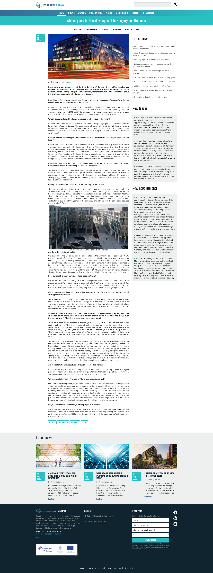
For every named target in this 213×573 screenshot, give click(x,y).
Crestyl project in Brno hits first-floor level (151, 59)
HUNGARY (117, 30)
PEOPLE (109, 12)
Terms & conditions (114, 568)
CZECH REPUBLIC (91, 30)
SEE (137, 30)
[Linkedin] (175, 518)
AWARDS (82, 12)
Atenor (52, 422)
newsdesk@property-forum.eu (48, 534)
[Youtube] (175, 524)
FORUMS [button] (71, 12)
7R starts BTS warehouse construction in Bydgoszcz (155, 77)
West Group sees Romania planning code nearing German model (112, 476)
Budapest (75, 422)
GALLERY (136, 12)
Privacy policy (129, 568)
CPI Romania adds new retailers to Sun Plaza (152, 86)
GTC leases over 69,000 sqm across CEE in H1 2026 (155, 82)
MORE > (38, 537)
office (84, 422)
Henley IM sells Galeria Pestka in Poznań (151, 97)
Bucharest (63, 422)
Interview (66, 82)
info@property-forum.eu (97, 521)
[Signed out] (175, 6)
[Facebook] (175, 512)
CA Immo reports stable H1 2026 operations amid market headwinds (63, 476)
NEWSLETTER (148, 12)
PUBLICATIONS (95, 12)
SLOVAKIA (106, 30)
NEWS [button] (61, 12)
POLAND (77, 30)
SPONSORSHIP (122, 12)
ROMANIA (128, 30)
